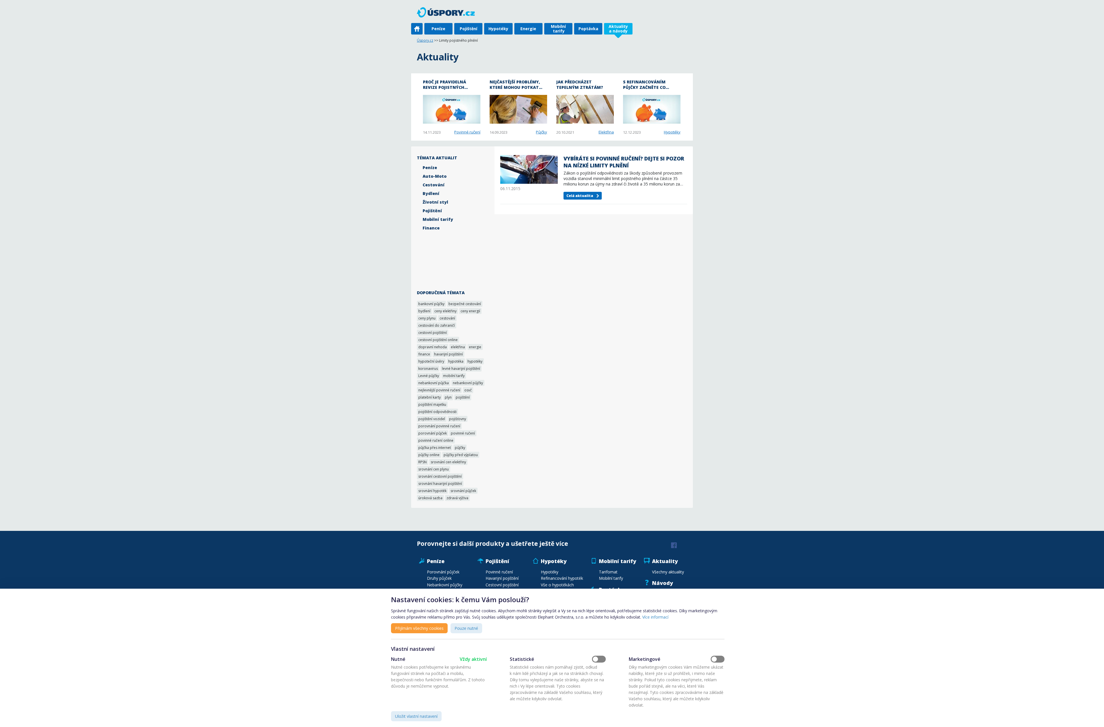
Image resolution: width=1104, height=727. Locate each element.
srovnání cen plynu (433, 469)
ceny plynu (427, 318)
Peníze (438, 28)
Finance (431, 228)
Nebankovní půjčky (444, 585)
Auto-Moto (434, 176)
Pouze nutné (466, 628)
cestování (447, 318)
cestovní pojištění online (438, 339)
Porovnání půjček (443, 572)
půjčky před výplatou (461, 454)
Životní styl (435, 202)
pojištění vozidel (431, 418)
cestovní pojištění (432, 332)
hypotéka (455, 361)
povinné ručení (463, 433)
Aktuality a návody (618, 29)
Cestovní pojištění (502, 585)
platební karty (429, 397)
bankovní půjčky (431, 303)
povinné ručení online (435, 440)
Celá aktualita (579, 195)
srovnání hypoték (432, 490)
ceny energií (470, 311)
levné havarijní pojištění (461, 368)
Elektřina (606, 132)
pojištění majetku (432, 404)
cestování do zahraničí (436, 325)
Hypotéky (498, 28)
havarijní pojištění (448, 354)
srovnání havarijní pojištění (440, 483)
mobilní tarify (454, 375)
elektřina (458, 347)
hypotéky (474, 361)
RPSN (422, 462)
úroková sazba (430, 497)
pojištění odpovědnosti (437, 411)
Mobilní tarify (558, 29)
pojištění (463, 397)
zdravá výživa (457, 497)
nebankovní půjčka (433, 382)
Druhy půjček (439, 578)
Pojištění (468, 28)
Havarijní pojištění (502, 578)
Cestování (433, 185)
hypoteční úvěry (431, 361)
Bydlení (431, 193)
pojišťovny (457, 418)
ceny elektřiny (445, 311)
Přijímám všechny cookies (419, 628)
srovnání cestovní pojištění (440, 476)
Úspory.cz (425, 40)
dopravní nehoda (432, 347)
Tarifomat (608, 572)
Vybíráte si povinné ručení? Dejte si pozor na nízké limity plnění (624, 162)
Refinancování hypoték (562, 578)
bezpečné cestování (464, 303)
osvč (468, 390)
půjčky (460, 447)
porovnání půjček (432, 433)
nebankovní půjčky (468, 382)
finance (424, 354)
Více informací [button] (655, 617)
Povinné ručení (467, 132)
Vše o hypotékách (557, 585)
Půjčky (541, 132)
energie (475, 347)
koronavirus (428, 368)
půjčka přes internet (434, 447)
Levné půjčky (428, 375)
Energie (528, 28)
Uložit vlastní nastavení (416, 716)
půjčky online (429, 454)
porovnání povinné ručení (439, 426)
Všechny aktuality (668, 572)
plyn (448, 397)
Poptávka (588, 28)
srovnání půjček (463, 490)
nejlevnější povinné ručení (439, 390)
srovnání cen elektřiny (448, 462)
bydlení (424, 311)
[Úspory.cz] (449, 12)
